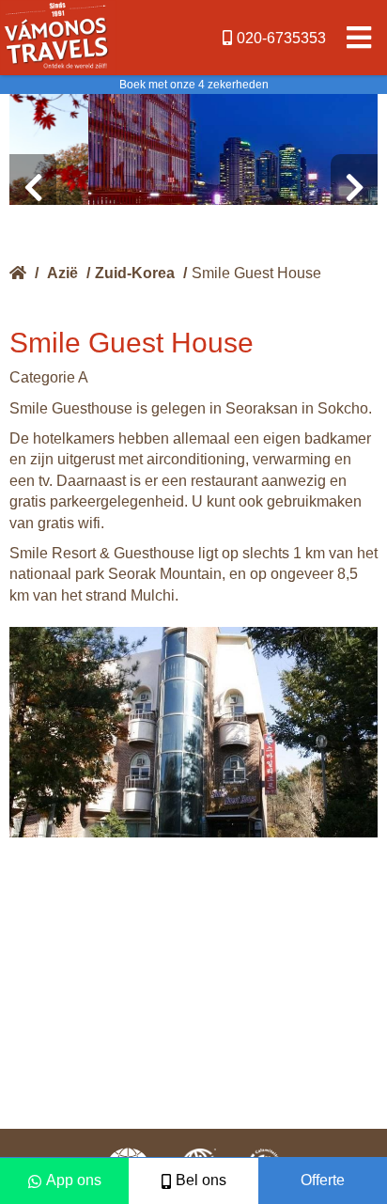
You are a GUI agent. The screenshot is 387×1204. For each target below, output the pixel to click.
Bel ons (201, 1180)
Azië (62, 273)
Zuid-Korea (135, 273)
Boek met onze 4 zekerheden (194, 84)
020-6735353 (281, 38)
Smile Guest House (256, 273)
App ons (73, 1180)
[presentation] (32, 188)
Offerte (323, 1180)
